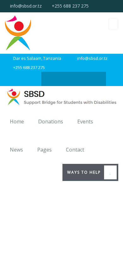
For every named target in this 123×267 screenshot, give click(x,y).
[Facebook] (80, 79)
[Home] (61, 97)
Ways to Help (84, 172)
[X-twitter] (67, 79)
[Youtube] (92, 79)
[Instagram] (54, 79)
